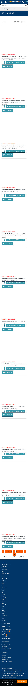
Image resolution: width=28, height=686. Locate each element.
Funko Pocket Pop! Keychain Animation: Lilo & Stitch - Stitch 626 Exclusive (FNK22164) (14, 233)
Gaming (6, 9)
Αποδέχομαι (22, 681)
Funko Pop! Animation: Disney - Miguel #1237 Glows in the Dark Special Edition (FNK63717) (14, 492)
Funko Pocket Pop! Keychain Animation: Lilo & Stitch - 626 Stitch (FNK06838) (14, 145)
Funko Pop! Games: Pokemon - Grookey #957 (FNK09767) (14, 278)
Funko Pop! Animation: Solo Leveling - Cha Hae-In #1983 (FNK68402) (14, 406)
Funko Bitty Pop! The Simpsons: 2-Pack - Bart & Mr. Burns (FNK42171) (14, 56)
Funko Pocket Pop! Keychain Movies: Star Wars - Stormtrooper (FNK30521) (14, 189)
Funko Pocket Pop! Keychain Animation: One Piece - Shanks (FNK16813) (14, 100)
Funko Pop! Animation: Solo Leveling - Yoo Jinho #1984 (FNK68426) (14, 449)
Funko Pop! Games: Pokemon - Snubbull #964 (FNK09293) (14, 321)
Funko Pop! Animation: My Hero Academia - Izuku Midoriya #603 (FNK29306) (14, 364)
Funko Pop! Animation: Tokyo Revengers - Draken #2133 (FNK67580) (14, 536)
